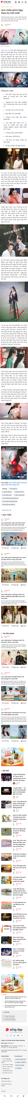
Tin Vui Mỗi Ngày (6, 1059)
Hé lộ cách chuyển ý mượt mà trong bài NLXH (19, 856)
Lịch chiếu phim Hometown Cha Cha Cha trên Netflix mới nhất (13, 714)
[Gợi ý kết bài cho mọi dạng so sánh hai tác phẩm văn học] (6, 917)
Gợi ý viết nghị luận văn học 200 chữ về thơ (19, 868)
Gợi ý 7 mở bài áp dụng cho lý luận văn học (18, 951)
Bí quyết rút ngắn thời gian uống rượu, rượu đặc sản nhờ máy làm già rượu (15, 997)
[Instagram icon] (10, 1035)
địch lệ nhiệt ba (7, 492)
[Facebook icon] (6, 1035)
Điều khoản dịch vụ (6, 1081)
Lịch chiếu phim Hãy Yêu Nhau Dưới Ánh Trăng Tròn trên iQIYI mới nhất (13, 524)
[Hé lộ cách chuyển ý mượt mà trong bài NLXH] (6, 857)
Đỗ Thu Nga (18, 823)
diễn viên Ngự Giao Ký (9, 504)
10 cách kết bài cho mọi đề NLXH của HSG (19, 905)
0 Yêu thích (6, 548)
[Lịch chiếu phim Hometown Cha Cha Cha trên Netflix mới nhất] (14, 731)
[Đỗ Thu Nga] (14, 824)
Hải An (17, 796)
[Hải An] (14, 797)
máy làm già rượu (21, 1059)
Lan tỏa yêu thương (9, 1019)
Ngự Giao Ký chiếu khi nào (10, 501)
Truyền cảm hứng (9, 1016)
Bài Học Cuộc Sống (7, 1066)
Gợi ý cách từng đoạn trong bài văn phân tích (19, 939)
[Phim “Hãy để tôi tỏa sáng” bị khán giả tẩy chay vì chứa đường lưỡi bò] (6, 804)
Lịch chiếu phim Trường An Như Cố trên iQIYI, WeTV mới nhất (12, 641)
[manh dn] (14, 783)
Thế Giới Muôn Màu (7, 1071)
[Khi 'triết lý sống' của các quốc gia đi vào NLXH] (6, 963)
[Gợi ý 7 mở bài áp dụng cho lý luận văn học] (6, 952)
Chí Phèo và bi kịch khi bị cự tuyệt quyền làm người (19, 879)
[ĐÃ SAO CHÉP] (17, 1096)
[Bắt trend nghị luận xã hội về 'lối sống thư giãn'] (6, 832)
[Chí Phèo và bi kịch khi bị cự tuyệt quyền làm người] (6, 880)
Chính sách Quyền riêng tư (6, 1084)
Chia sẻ (24, 548)
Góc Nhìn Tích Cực (7, 1073)
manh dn (18, 783)
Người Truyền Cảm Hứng (6, 1061)
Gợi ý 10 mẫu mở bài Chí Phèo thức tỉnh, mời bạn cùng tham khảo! (19, 818)
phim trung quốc (19, 495)
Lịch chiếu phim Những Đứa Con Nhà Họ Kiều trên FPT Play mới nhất (13, 559)
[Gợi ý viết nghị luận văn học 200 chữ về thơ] (6, 868)
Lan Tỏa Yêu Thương (7, 1064)
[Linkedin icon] (14, 1035)
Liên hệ (3, 1091)
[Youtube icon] (18, 1035)
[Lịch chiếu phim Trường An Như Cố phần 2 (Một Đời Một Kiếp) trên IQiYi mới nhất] (14, 614)
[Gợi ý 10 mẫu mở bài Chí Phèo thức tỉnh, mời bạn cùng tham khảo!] (6, 818)
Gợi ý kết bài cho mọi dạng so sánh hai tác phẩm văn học (20, 916)
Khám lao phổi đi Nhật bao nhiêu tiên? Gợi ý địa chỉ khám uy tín (16, 1006)
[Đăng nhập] (25, 2)
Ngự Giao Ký (5, 50)
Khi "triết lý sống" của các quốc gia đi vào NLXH (19, 963)
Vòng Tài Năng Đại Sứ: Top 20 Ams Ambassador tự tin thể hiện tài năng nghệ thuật (19, 777)
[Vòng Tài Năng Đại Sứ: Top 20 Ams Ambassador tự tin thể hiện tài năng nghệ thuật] (6, 777)
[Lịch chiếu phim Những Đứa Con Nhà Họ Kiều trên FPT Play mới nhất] (14, 575)
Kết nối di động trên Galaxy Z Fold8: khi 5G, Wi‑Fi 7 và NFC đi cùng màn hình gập (15, 1002)
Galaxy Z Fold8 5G (21, 1062)
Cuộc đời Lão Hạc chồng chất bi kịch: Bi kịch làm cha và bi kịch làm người (20, 892)
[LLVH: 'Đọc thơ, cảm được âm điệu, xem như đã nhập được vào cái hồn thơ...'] (6, 843)
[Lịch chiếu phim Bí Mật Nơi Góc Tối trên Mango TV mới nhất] (14, 693)
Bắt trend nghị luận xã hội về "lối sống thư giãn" (19, 831)
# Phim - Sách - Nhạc (7, 6)
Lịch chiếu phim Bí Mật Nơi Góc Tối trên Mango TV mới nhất (12, 678)
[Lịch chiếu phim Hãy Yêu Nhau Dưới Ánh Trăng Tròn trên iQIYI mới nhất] (14, 539)
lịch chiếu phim (7, 495)
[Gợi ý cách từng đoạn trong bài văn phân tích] (6, 940)
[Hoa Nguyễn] (2, 519)
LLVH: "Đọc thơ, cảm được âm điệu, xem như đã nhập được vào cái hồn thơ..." (19, 843)
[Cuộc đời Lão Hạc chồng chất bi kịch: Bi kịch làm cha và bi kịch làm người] (6, 892)
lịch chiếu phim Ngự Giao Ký (10, 498)
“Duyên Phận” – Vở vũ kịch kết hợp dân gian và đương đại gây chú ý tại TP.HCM (19, 791)
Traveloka (19, 1068)
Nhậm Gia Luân (19, 492)
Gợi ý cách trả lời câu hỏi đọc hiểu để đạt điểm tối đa (19, 928)
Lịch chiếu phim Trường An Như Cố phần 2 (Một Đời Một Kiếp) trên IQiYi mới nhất (13, 596)
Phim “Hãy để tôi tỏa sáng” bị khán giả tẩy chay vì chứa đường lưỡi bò (20, 805)
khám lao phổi (20, 1065)
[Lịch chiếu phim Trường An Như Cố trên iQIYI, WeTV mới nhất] (14, 657)
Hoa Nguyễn (7, 24)
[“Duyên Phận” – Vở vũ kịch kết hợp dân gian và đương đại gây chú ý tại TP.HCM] (6, 791)
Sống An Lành (6, 1068)
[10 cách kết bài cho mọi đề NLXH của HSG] (6, 905)
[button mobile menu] (15, 2)
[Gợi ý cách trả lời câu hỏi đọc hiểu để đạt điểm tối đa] (6, 928)
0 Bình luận (16, 548)
